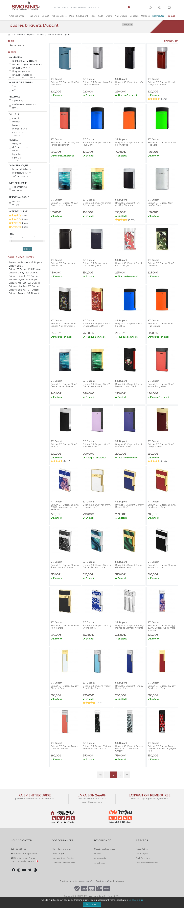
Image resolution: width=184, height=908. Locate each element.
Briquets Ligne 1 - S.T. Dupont (23, 276)
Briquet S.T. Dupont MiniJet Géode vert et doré (97, 204)
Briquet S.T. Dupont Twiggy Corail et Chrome (64, 747)
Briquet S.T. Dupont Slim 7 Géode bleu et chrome (64, 385)
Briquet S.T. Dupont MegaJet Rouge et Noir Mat (65, 143)
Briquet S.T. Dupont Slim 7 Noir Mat (64, 445)
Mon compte (58, 853)
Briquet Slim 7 (21, 68)
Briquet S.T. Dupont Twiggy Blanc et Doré (64, 687)
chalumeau (19, 187)
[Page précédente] (100, 774)
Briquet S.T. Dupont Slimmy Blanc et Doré (97, 506)
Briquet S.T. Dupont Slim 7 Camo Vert (161, 264)
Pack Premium (143, 858)
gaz (15, 107)
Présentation (142, 849)
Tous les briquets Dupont (58, 35)
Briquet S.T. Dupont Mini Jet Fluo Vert (162, 143)
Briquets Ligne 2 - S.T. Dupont (24, 279)
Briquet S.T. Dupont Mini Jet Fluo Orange (129, 143)
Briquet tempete (22, 75)
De (10, 237)
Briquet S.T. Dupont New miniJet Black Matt (127, 204)
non (16, 201)
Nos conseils (100, 858)
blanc (16, 121)
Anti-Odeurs (121, 16)
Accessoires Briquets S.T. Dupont (25, 262)
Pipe (71, 16)
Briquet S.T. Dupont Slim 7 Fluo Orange (161, 324)
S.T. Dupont (82, 16)
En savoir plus (136, 900)
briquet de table (21, 169)
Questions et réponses (104, 849)
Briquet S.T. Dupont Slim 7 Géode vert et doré (96, 385)
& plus (24, 215)
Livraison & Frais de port (63, 862)
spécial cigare (20, 176)
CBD (100, 16)
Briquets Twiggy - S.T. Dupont (24, 293)
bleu (16, 125)
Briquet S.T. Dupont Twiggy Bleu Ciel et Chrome (97, 687)
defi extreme (19, 147)
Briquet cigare (21, 71)
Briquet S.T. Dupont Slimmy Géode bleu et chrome (97, 566)
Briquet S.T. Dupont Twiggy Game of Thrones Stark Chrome (129, 748)
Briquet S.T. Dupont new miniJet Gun (63, 264)
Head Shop (33, 16)
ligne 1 (16, 154)
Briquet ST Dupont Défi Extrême (27, 64)
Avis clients (99, 863)
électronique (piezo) (24, 104)
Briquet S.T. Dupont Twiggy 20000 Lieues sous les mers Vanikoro (162, 627)
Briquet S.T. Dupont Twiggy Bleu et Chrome (129, 687)
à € (28, 237)
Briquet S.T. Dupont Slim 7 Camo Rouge (128, 264)
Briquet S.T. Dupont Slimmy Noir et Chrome (162, 566)
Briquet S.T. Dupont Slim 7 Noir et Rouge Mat (161, 385)
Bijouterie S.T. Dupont (24, 61)
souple (17, 190)
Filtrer (27, 249)
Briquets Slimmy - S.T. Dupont (24, 290)
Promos (171, 16)
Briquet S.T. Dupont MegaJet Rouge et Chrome (162, 83)
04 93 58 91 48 (19, 849)
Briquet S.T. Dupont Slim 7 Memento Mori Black (128, 385)
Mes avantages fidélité (63, 858)
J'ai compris (92, 904)
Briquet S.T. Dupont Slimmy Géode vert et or (129, 566)
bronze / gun (19, 128)
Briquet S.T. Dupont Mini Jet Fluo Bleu (97, 143)
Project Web (114, 896)
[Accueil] (9, 35)
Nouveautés (158, 16)
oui (15, 204)
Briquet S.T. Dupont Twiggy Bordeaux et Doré (162, 687)
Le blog (97, 853)
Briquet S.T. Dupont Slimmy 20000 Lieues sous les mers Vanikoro (65, 507)
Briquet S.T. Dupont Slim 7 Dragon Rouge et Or (96, 324)
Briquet (45, 16)
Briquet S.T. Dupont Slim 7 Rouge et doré (161, 445)
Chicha (109, 16)
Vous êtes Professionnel (147, 862)
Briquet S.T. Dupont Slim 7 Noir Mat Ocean (128, 445)
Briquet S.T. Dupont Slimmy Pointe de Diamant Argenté (129, 626)
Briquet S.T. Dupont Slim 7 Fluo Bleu (128, 324)
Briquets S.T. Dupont (35, 35)
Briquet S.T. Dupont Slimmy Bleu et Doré (129, 506)
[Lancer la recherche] (129, 7)
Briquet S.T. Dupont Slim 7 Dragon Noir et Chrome (64, 324)
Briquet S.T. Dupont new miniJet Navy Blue (95, 264)
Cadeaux (134, 16)
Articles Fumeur (17, 16)
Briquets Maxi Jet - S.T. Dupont (24, 283)
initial (16, 150)
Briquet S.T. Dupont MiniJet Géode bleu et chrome (64, 204)
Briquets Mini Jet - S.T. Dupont (24, 286)
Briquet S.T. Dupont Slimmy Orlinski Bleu (97, 626)
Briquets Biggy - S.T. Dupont (23, 272)
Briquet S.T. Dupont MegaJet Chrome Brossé (97, 83)
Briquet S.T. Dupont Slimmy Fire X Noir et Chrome (65, 566)
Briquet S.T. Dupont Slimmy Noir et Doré (65, 626)
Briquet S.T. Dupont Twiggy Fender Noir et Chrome (97, 747)
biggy (16, 143)
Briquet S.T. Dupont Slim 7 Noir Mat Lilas (96, 445)
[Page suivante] (127, 774)
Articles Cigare (59, 16)
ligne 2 (17, 157)
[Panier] (169, 7)
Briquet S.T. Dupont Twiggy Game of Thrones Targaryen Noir (162, 748)
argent (16, 118)
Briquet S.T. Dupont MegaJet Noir (129, 83)
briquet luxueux (21, 173)
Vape (93, 16)
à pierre (17, 100)
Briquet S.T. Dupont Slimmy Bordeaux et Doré (162, 506)
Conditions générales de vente (110, 881)
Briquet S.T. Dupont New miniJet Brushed (160, 204)
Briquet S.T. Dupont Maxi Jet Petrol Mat (65, 83)
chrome (17, 132)
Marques (145, 16)
